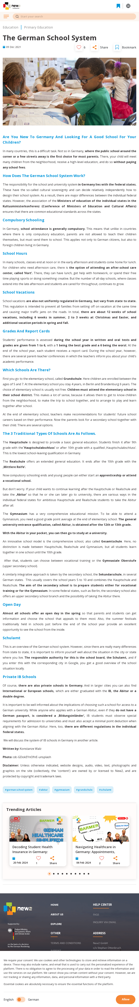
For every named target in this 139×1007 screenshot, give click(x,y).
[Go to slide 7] (75, 873)
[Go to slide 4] (62, 873)
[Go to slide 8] (79, 873)
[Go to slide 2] (53, 873)
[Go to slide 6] (71, 873)
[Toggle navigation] (68, 6)
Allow (125, 999)
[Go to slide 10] (88, 873)
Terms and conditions (66, 943)
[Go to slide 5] (66, 873)
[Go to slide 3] (58, 873)
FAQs (96, 914)
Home (54, 905)
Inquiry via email (104, 922)
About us (57, 914)
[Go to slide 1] (49, 873)
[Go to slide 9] (84, 873)
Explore (56, 924)
